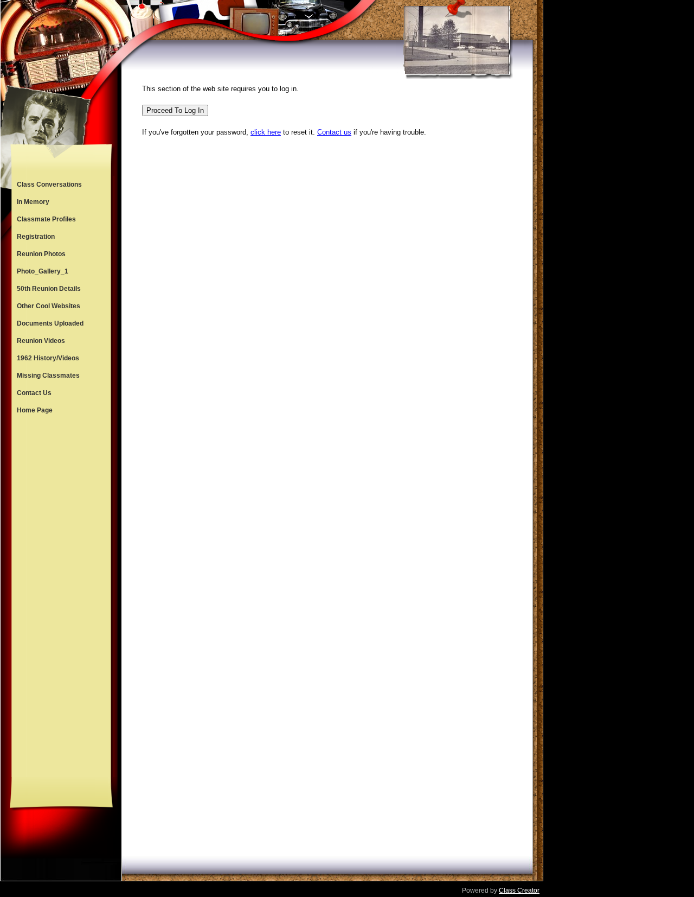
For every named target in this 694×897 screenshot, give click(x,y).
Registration (36, 236)
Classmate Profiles (46, 219)
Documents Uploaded (50, 323)
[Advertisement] (61, 598)
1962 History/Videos (48, 358)
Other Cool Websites (48, 306)
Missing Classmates (48, 375)
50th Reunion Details (49, 288)
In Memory (33, 202)
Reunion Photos (41, 254)
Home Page (35, 410)
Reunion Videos (41, 341)
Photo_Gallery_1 (42, 271)
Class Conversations (49, 184)
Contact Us (34, 393)
